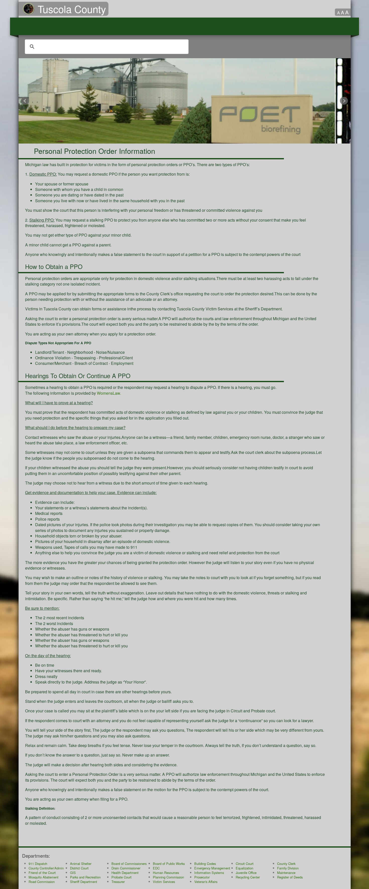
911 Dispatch (38, 863)
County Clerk (286, 863)
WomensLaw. (109, 393)
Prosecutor (202, 877)
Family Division (288, 868)
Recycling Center (248, 877)
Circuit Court (245, 863)
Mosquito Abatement (43, 877)
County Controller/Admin (46, 868)
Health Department (125, 872)
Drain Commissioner (125, 868)
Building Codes (205, 863)
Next (344, 101)
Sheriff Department (83, 881)
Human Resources (166, 872)
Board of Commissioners (129, 863)
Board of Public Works (169, 863)
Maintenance (286, 872)
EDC (156, 868)
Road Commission (42, 881)
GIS (73, 872)
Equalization (244, 868)
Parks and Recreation (85, 877)
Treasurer (118, 881)
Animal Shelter (80, 863)
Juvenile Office (246, 872)
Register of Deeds (290, 877)
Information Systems (209, 872)
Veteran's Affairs (205, 881)
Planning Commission (168, 877)
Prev (25, 101)
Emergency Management (212, 868)
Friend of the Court (42, 872)
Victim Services (164, 881)
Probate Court (121, 877)
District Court (79, 868)
